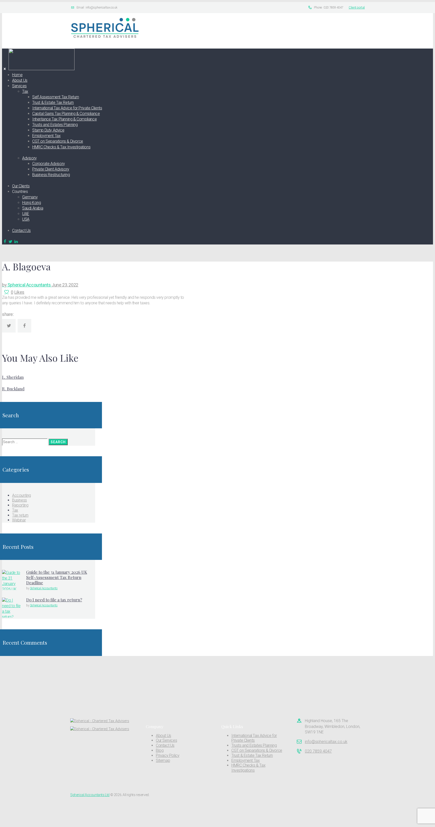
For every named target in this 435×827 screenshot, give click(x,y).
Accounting (21, 495)
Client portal (357, 7)
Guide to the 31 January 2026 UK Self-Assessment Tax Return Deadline (56, 577)
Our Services (166, 740)
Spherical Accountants (27, 284)
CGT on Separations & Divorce (256, 750)
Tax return (20, 515)
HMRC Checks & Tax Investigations (248, 768)
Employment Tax (245, 760)
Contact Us (165, 745)
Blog (159, 750)
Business (19, 500)
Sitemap (163, 760)
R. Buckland (13, 388)
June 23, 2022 (65, 284)
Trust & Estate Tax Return (252, 755)
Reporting (20, 505)
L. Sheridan (13, 377)
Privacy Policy (167, 755)
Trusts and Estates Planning (254, 745)
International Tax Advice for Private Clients (254, 738)
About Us (163, 735)
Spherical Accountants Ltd (90, 795)
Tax (15, 510)
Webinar (19, 520)
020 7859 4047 (318, 751)
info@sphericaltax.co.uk (326, 741)
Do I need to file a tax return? (54, 599)
